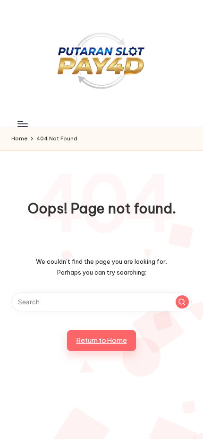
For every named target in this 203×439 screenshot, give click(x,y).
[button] (182, 302)
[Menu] (22, 124)
